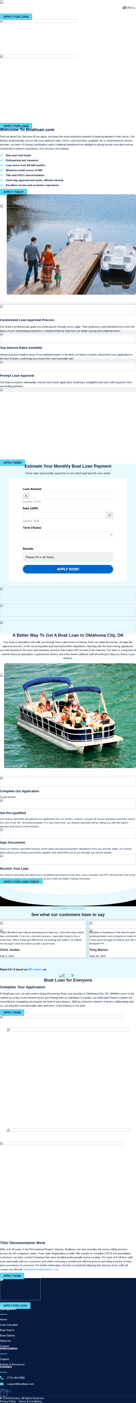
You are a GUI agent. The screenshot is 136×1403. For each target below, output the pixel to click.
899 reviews (35, 969)
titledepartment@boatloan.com (40, 1269)
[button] (129, 7)
